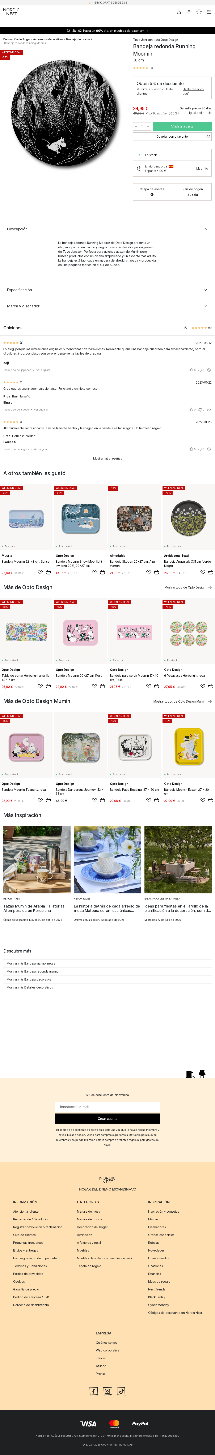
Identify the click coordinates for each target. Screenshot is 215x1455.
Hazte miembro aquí (193, 91)
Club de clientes (24, 1235)
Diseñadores (157, 1227)
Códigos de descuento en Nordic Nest (175, 1312)
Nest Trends (156, 1289)
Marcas (153, 1219)
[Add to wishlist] (40, 572)
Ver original (43, 370)
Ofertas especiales (161, 1235)
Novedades (156, 1250)
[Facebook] (94, 1391)
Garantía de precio (26, 1289)
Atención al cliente (26, 1211)
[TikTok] (121, 1391)
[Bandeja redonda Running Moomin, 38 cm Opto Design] (64, 112)
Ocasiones (155, 1266)
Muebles (83, 1250)
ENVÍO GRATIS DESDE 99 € (110, 2)
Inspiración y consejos (163, 1211)
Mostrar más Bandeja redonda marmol (33, 971)
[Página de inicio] (11, 11)
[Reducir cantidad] (136, 126)
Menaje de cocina (89, 1219)
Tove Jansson (143, 39)
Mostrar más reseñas (107, 458)
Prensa (101, 1373)
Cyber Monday (158, 1305)
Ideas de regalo (159, 1281)
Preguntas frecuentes (28, 1242)
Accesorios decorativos (48, 39)
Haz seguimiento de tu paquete (35, 1258)
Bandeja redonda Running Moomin (25, 43)
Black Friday (156, 1297)
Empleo (101, 1358)
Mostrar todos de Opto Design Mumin (179, 701)
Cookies (19, 1281)
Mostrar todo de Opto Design (185, 587)
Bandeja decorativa (78, 39)
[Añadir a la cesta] (48, 572)
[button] (143, 68)
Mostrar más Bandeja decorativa (29, 979)
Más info (202, 168)
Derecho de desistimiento (31, 1305)
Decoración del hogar (16, 39)
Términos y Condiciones (30, 1266)
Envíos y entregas (25, 1250)
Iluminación (84, 1235)
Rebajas (153, 1242)
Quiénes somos (106, 1342)
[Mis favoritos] (189, 12)
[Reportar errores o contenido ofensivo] (209, 370)
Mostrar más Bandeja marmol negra (31, 963)
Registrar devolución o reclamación (37, 1227)
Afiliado (101, 1366)
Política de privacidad (28, 1274)
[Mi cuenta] (179, 12)
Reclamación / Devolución (31, 1219)
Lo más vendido (159, 1258)
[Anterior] (7, 113)
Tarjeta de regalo (89, 1266)
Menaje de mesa (88, 1211)
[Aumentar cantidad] (148, 126)
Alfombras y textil (89, 1242)
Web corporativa (107, 1350)
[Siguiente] (120, 113)
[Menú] (209, 12)
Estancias (154, 1274)
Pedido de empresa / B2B (31, 1297)
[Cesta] (199, 12)
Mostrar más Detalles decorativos (30, 987)
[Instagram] (107, 1391)
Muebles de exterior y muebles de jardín (105, 1258)
